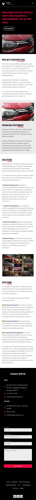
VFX (19, 485)
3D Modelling (26, 485)
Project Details (7, 448)
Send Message (18, 466)
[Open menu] (32, 3)
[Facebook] (21, 496)
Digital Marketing (11, 485)
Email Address (7, 434)
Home (8, 482)
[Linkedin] (18, 496)
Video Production (24, 482)
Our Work (15, 488)
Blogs (22, 488)
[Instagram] (14, 496)
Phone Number (7, 441)
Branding (14, 482)
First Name (6, 427)
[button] (18, 43)
